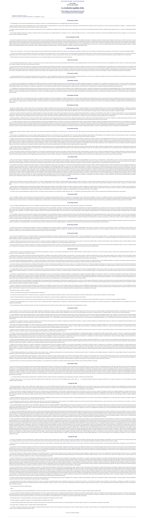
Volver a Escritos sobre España (78, 1)
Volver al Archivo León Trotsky (66, 1)
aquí (78, 512)
